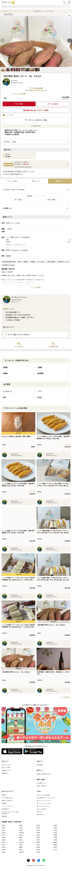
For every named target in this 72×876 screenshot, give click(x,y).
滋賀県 (3, 840)
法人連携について (41, 783)
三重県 (55, 837)
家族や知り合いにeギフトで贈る (37, 110)
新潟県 (38, 832)
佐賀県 (3, 849)
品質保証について (6, 770)
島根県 (55, 842)
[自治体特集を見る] (68, 164)
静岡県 (21, 837)
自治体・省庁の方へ (42, 786)
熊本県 (38, 849)
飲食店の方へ (5, 773)
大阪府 (38, 840)
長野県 (55, 835)
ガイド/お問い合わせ (7, 797)
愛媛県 (21, 847)
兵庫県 (55, 840)
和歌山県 (21, 842)
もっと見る (37, 287)
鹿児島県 (21, 852)
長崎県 (21, 849)
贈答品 (26, 262)
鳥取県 (38, 842)
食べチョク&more (41, 809)
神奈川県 (21, 832)
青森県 (21, 825)
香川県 (3, 847)
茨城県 (55, 827)
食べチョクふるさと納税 (43, 795)
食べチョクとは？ (6, 765)
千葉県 (55, 830)
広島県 (21, 844)
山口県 (38, 844)
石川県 (3, 835)
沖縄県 (38, 852)
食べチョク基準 (6, 767)
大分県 (55, 849)
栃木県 (8, 256)
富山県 (55, 832)
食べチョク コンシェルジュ (44, 800)
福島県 (38, 827)
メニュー (69, 3)
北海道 (3, 825)
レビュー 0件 (15, 93)
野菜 (7, 250)
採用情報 (4, 816)
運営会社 (4, 795)
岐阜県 (3, 837)
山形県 (21, 827)
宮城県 (55, 825)
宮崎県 (3, 852)
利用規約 (4, 803)
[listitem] (19, 368)
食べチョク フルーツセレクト (44, 803)
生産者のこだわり (9, 309)
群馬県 (21, 830)
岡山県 (3, 844)
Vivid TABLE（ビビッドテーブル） (46, 797)
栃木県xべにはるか (9, 265)
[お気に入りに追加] (69, 16)
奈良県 (3, 842)
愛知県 (38, 837)
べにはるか (24, 250)
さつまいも (15, 250)
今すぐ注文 (19, 104)
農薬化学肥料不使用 (9, 262)
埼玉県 (38, 830)
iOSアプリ (39, 811)
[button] (36, 195)
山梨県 (38, 835)
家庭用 (33, 262)
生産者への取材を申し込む (44, 774)
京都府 (21, 840)
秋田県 (3, 827)
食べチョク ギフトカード (43, 806)
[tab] (12, 181)
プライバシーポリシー (8, 806)
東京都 (3, 832)
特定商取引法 (5, 809)
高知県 (38, 847)
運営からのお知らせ (7, 800)
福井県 (21, 835)
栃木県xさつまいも (64, 262)
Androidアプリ (41, 814)
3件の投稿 (23, 93)
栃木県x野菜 (51, 262)
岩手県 (38, 825)
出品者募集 (40, 765)
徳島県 (55, 844)
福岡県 (55, 847)
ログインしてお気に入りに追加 (37, 120)
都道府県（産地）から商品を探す (12, 821)
